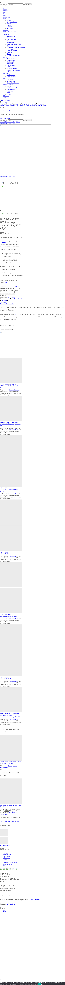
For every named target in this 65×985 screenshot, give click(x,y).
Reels (8, 92)
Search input (4, 4)
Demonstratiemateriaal (13, 55)
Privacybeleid (35, 900)
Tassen (9, 54)
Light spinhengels (12, 68)
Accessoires (6, 17)
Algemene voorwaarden (10, 862)
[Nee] (41, 984)
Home (5, 9)
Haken (9, 37)
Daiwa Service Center (9, 31)
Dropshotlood (11, 36)
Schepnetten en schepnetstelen (16, 47)
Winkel (6, 122)
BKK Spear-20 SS (5, 553)
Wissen (17, 286)
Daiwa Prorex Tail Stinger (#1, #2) (10, 716)
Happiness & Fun (12, 22)
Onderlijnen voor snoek (14, 44)
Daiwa (9, 20)
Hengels (5, 12)
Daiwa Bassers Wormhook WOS (9, 616)
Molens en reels (8, 84)
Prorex (9, 25)
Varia (4, 97)
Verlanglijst (6, 859)
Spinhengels (10, 67)
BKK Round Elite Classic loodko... (10, 821)
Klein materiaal (11, 39)
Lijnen (5, 15)
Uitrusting (6, 96)
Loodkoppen (10, 42)
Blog (4, 18)
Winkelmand (7, 856)
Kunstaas (6, 14)
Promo (9, 94)
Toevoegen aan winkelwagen (8, 293)
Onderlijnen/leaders (13, 83)
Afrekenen (6, 858)
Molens (5, 10)
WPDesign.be (11, 904)
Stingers (9, 52)
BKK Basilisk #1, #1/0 (6, 678)
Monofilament (11, 81)
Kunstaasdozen (11, 41)
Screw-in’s (10, 49)
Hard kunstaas (11, 75)
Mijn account (7, 854)
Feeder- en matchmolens (14, 88)
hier (6, 283)
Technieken (10, 28)
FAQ (4, 865)
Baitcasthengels (11, 58)
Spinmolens (10, 91)
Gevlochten (10, 79)
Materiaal (9, 23)
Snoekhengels (11, 65)
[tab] (32, 302)
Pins (8, 46)
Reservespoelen (11, 89)
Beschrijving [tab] (3, 302)
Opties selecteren (14, 390)
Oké (39, 984)
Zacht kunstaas (11, 76)
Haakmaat (3, 286)
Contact (5, 30)
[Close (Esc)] (0, 979)
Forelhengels (10, 62)
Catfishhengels (11, 60)
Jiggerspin (10, 63)
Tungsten (2, 422)
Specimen (10, 26)
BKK (4, 242)
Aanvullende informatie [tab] (7, 304)
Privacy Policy (7, 864)
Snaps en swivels (12, 50)
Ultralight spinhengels (13, 70)
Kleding (9, 71)
